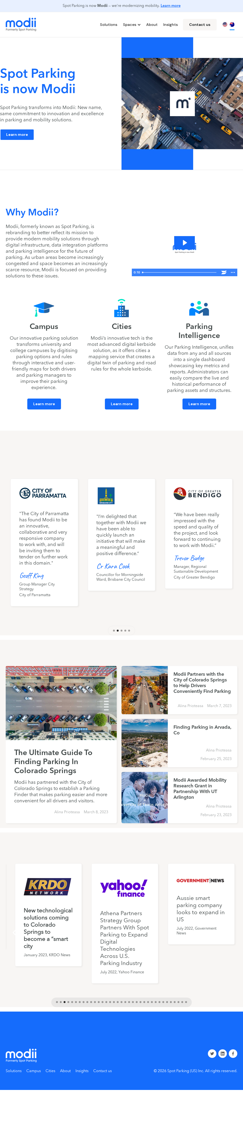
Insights (170, 24)
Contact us (199, 24)
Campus (33, 1071)
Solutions (108, 24)
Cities (50, 1071)
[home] (21, 24)
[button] (131, 24)
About (152, 24)
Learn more (171, 6)
